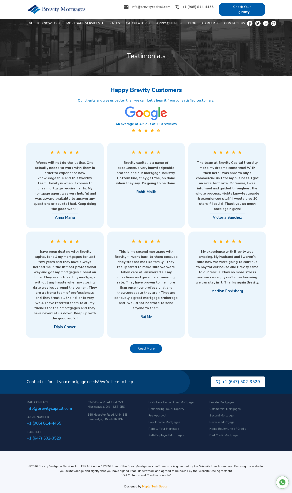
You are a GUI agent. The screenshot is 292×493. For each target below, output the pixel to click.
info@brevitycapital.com (150, 6)
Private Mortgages (221, 402)
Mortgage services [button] (83, 23)
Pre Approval (157, 415)
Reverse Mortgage (221, 422)
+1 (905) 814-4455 (197, 6)
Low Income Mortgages (164, 422)
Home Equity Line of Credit (227, 429)
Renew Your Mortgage (164, 429)
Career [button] (209, 23)
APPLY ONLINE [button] (167, 23)
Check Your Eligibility (242, 9)
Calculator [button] (136, 23)
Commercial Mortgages (225, 409)
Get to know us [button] (43, 23)
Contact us (234, 23)
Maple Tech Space (155, 486)
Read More (146, 348)
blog (192, 23)
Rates (114, 23)
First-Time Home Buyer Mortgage (171, 402)
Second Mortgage (221, 415)
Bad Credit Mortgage (223, 435)
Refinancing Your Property (166, 409)
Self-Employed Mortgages (166, 435)
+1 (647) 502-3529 (241, 382)
